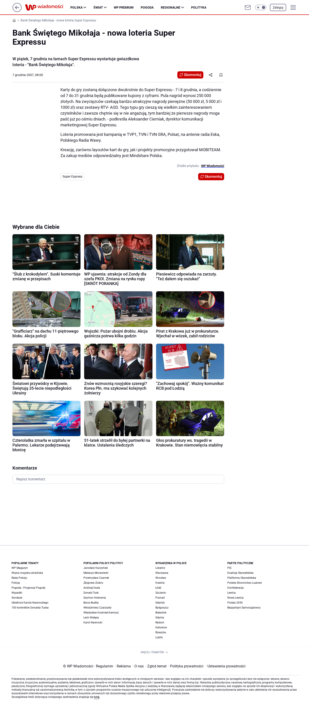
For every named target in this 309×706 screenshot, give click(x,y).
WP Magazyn (20, 567)
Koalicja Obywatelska (240, 572)
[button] (260, 7)
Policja (16, 582)
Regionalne (170, 7)
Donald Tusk (91, 592)
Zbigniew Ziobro (93, 582)
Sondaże (17, 597)
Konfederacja (235, 587)
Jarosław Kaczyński (95, 567)
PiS (229, 567)
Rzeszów (160, 632)
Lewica (231, 592)
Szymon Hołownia (94, 597)
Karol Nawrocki (92, 622)
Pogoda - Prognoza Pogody (28, 587)
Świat (98, 7)
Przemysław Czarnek (96, 577)
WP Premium (123, 7)
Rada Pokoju (19, 577)
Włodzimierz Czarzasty (97, 607)
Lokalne (160, 567)
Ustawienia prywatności (225, 666)
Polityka (198, 7)
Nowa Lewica (235, 597)
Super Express (72, 176)
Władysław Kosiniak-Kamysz (101, 612)
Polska (76, 7)
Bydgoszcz (162, 607)
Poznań (160, 597)
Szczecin (160, 592)
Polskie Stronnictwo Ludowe (244, 582)
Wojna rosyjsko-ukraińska (27, 572)
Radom (159, 622)
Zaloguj (278, 7)
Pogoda (147, 7)
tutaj (96, 697)
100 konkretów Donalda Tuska (30, 607)
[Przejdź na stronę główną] (17, 11)
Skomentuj (192, 75)
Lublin (159, 637)
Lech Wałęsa (91, 617)
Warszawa (161, 572)
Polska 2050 (235, 602)
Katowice (161, 627)
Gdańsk (160, 602)
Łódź (158, 587)
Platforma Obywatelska (241, 577)
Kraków (160, 582)
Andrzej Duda (91, 587)
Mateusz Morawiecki (95, 572)
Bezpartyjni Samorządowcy (244, 607)
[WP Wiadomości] (47, 7)
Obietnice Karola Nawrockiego (30, 602)
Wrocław (160, 577)
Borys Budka (91, 602)
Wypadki (17, 592)
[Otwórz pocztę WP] (247, 7)
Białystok (160, 612)
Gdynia (159, 617)
